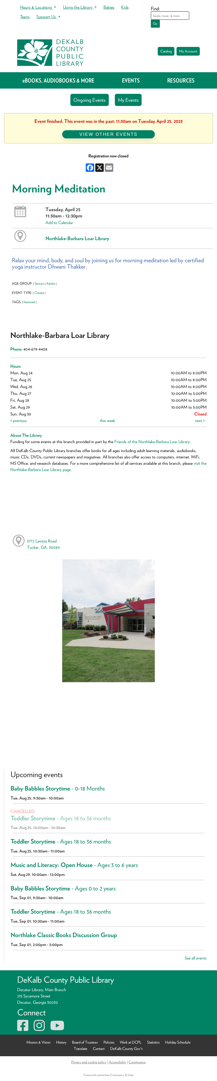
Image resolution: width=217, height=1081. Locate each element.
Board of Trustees (85, 1042)
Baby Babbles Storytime (58, 788)
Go (155, 24)
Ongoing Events (89, 100)
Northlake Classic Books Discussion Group (64, 935)
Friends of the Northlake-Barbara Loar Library (151, 441)
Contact (99, 1048)
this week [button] (107, 420)
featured (29, 302)
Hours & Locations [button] (36, 7)
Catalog (166, 51)
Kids (125, 7)
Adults (50, 283)
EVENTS (131, 80)
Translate (80, 1048)
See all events (196, 958)
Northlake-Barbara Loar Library (77, 238)
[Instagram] (39, 1028)
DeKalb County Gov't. (126, 1048)
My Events (128, 100)
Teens (25, 16)
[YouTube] (57, 1028)
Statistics (153, 1042)
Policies (108, 1042)
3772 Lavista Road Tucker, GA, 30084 (43, 544)
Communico (137, 1062)
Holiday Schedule (178, 1042)
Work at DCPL (131, 1042)
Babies (108, 7)
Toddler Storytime (61, 818)
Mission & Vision (38, 1042)
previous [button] (19, 420)
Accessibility (117, 1062)
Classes (39, 293)
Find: (155, 8)
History (61, 1042)
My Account (188, 51)
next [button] (199, 420)
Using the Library (78, 7)
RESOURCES (181, 80)
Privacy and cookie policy (88, 1062)
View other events (108, 134)
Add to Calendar (59, 222)
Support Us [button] (47, 16)
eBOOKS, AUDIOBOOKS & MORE (58, 80)
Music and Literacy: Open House (74, 865)
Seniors (39, 283)
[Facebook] (22, 1028)
